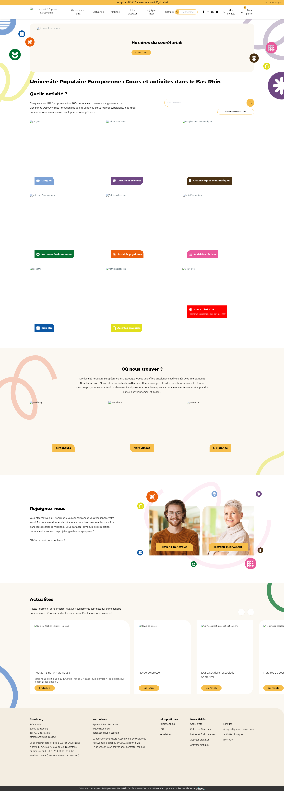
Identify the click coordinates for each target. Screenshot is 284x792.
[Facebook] (203, 12)
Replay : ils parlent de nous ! (52, 673)
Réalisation (191, 788)
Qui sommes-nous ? (78, 12)
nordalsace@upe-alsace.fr (106, 732)
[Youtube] (217, 12)
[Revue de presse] (162, 645)
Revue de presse (149, 673)
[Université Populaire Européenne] (46, 12)
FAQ (162, 729)
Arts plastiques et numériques (238, 729)
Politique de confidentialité (114, 788)
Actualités (98, 12)
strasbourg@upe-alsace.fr (43, 737)
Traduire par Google (273, 2)
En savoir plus (141, 52)
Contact (169, 12)
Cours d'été (196, 724)
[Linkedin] (212, 12)
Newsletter (165, 734)
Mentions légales (92, 788)
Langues (227, 724)
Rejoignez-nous (152, 12)
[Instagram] (208, 12)
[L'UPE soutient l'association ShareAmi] (224, 645)
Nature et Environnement (203, 734)
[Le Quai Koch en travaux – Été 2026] (80, 645)
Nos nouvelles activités (235, 111)
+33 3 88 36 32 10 (42, 732)
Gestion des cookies (137, 788)
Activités (115, 12)
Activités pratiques (200, 745)
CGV (81, 788)
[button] (241, 612)
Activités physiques (233, 734)
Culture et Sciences (200, 729)
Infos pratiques (132, 12)
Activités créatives (199, 739)
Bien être (228, 739)
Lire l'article (44, 688)
